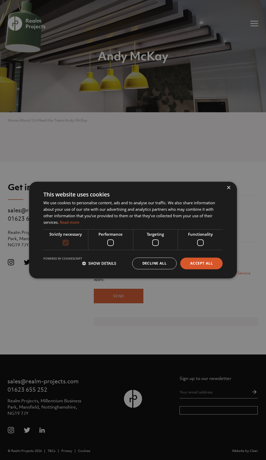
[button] (99, 263)
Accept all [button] (201, 263)
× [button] (228, 188)
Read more (69, 222)
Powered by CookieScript (62, 258)
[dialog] (133, 230)
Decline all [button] (154, 263)
